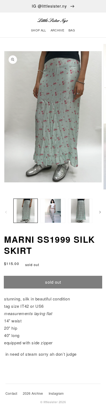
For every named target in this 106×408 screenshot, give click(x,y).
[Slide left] (6, 212)
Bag (71, 30)
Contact (11, 393)
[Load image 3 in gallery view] (80, 211)
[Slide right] (100, 212)
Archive (57, 30)
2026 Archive (33, 393)
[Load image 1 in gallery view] (25, 211)
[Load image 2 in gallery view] (52, 211)
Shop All (38, 30)
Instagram (56, 393)
